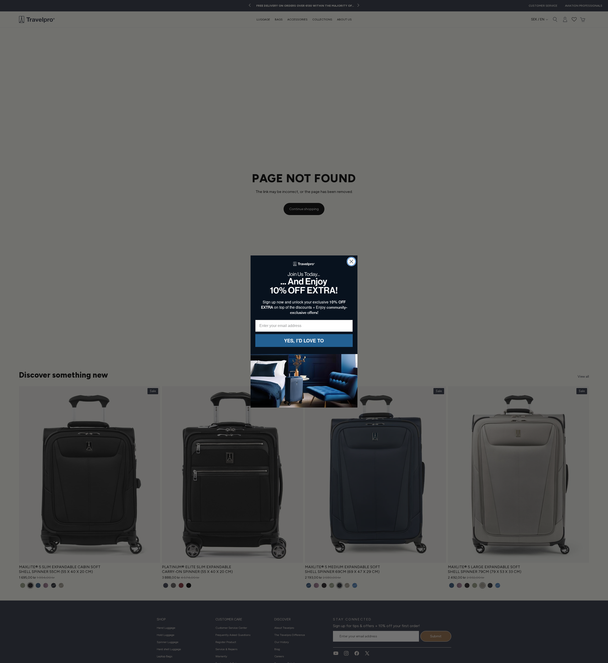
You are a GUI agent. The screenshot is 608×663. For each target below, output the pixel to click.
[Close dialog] (351, 261)
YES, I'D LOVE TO (304, 340)
